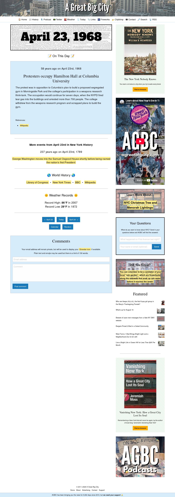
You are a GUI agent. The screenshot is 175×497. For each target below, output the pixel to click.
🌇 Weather (69, 19)
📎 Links (92, 19)
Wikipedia (24, 125)
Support (102, 490)
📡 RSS (153, 19)
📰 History (33, 19)
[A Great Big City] (87, 8)
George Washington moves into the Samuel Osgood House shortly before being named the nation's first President (61, 160)
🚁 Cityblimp (117, 19)
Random (67, 226)
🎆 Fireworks (104, 19)
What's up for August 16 (124, 310)
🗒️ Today (81, 19)
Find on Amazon (140, 89)
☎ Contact (130, 19)
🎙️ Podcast (45, 19)
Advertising (86, 490)
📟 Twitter (57, 19)
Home (72, 490)
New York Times (62, 182)
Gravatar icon (84, 249)
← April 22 (48, 219)
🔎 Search (142, 19)
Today (61, 219)
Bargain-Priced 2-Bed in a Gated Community (132, 326)
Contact (94, 490)
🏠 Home (22, 19)
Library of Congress (37, 182)
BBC (77, 182)
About (78, 490)
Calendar (54, 226)
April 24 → (73, 219)
